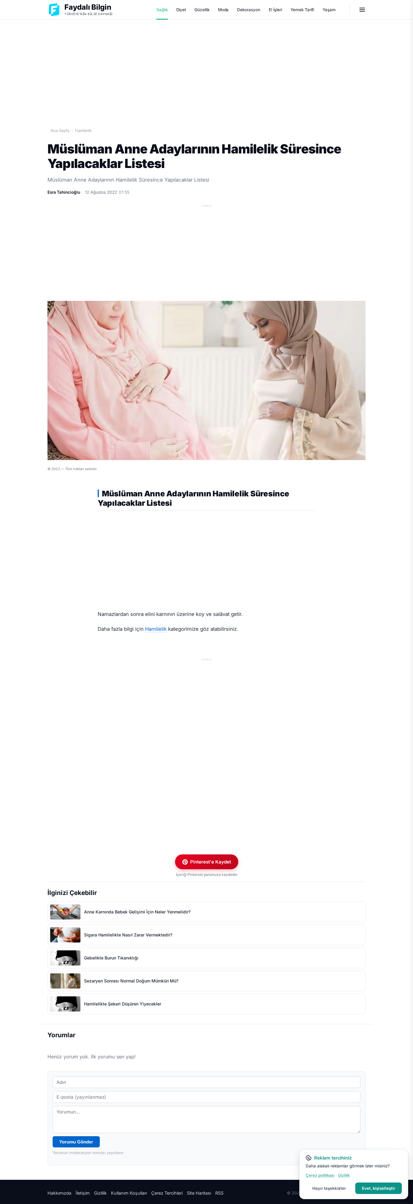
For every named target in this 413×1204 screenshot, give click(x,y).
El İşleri (275, 9)
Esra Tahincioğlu (63, 192)
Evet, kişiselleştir (378, 1188)
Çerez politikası (320, 1175)
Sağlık (162, 9)
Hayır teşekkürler (329, 1188)
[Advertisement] (206, 67)
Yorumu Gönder (76, 1141)
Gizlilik (100, 1193)
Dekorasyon (248, 9)
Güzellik (201, 9)
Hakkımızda (59, 1193)
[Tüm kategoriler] (362, 9)
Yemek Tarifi (302, 9)
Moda (223, 9)
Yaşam (329, 9)
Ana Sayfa (59, 130)
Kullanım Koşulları (129, 1193)
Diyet (181, 9)
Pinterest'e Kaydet (210, 862)
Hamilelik (83, 130)
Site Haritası (199, 1193)
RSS (219, 1193)
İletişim (83, 1193)
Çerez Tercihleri (167, 1193)
